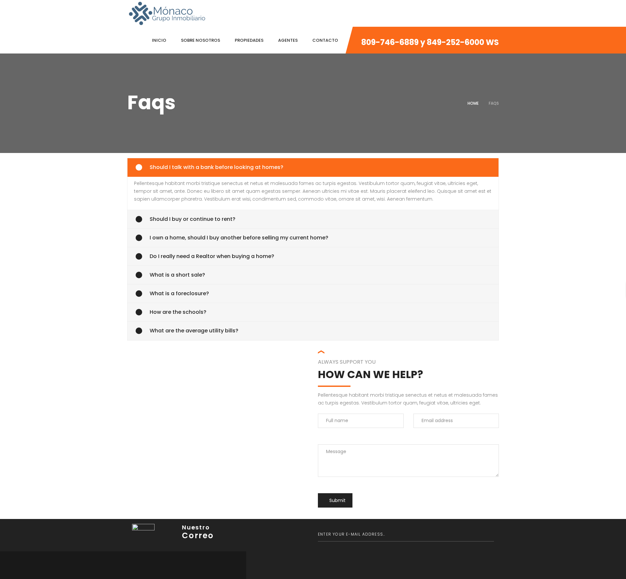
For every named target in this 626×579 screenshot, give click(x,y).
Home (473, 103)
